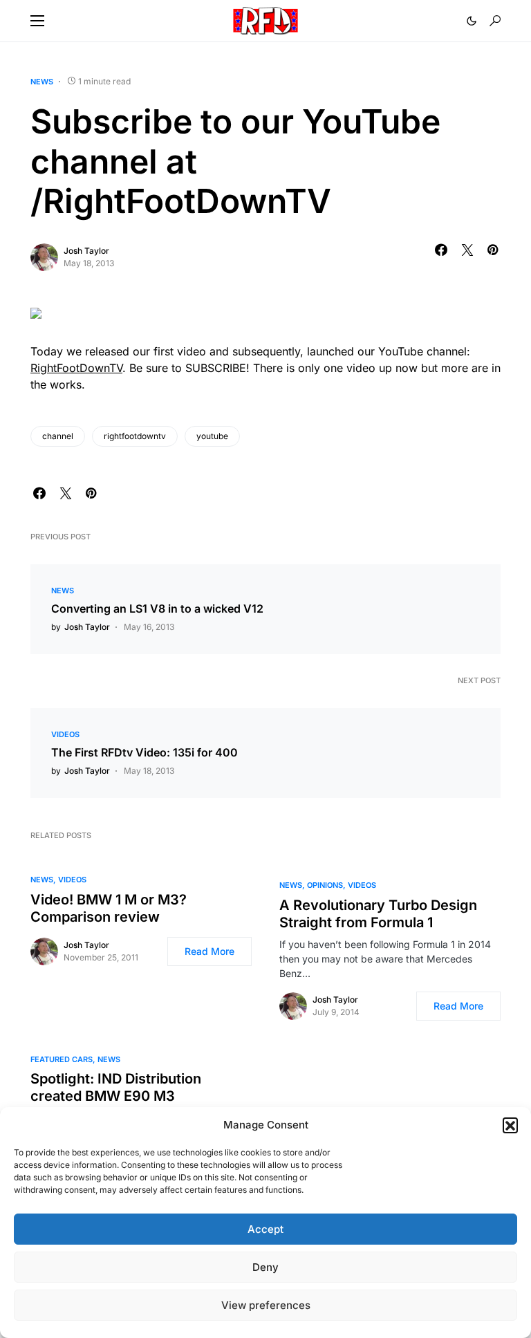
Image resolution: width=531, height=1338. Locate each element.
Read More (209, 951)
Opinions (325, 885)
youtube (212, 436)
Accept (265, 1229)
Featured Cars (61, 1059)
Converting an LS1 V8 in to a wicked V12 (157, 608)
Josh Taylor (86, 250)
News (41, 81)
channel (57, 436)
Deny (265, 1267)
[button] (510, 1125)
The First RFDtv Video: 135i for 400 (144, 752)
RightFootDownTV (76, 368)
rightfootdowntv (135, 436)
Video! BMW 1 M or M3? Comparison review (108, 908)
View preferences (265, 1305)
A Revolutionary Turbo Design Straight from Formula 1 (378, 914)
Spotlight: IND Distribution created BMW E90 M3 (115, 1087)
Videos (65, 734)
